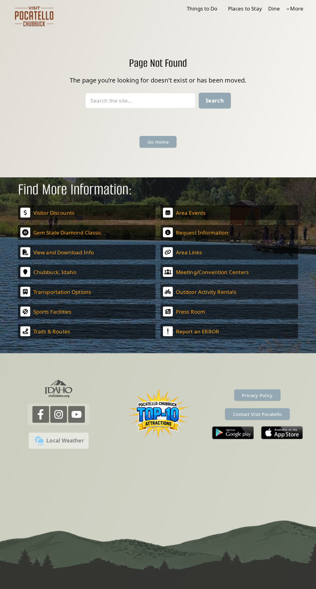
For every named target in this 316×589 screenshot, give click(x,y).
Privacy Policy (257, 395)
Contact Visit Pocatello (257, 414)
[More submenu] (287, 8)
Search (215, 100)
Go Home (158, 142)
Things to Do (202, 8)
